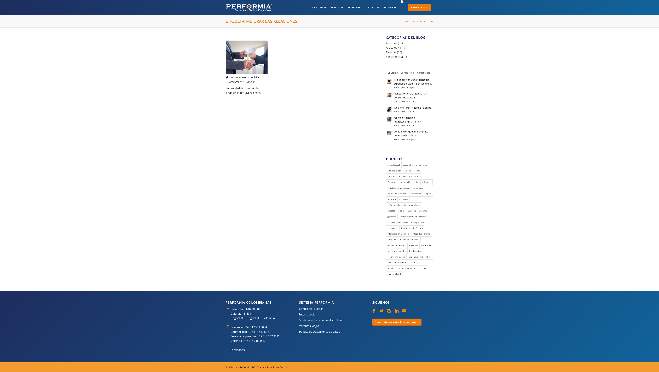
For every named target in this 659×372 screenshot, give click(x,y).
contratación (405, 182)
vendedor (411, 268)
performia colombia (397, 251)
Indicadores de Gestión (412, 228)
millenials (413, 245)
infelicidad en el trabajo (398, 233)
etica (402, 210)
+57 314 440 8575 (259, 332)
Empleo (427, 193)
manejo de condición (409, 239)
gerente (423, 210)
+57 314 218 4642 (254, 341)
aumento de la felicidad (410, 176)
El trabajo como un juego (399, 188)
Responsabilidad (415, 257)
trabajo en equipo (396, 268)
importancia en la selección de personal (406, 222)
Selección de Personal (398, 262)
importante (393, 228)
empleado (418, 188)
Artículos (391, 43)
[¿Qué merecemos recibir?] (247, 58)
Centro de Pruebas (311, 309)
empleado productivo (398, 193)
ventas (423, 268)
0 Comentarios (234, 82)
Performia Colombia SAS (243, 367)
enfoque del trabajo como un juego (404, 205)
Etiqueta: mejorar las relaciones (261, 22)
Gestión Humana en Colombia (413, 216)
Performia (426, 245)
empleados (416, 193)
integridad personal (422, 233)
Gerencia (412, 210)
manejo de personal (397, 245)
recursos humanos (396, 257)
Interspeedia (307, 314)
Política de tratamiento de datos (319, 332)
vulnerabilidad (394, 274)
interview (392, 239)
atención (392, 176)
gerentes (392, 216)
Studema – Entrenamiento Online (320, 320)
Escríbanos (238, 350)
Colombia (392, 182)
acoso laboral (394, 165)
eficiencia (426, 182)
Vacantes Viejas (309, 326)
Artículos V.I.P (394, 47)
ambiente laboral (412, 170)
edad (416, 182)
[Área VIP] (401, 7)
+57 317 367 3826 (268, 336)
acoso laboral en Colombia (415, 165)
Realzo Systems (280, 367)
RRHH (428, 257)
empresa (392, 199)
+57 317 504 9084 (256, 327)
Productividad (415, 251)
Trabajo (414, 262)
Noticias (391, 52)
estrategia (392, 210)
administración (394, 170)
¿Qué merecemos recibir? (242, 77)
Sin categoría (394, 57)
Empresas (403, 199)
